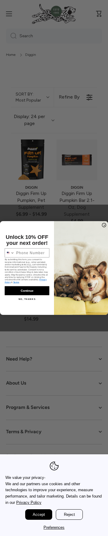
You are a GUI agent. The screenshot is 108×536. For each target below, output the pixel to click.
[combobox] (9, 252)
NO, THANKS (27, 299)
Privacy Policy (28, 502)
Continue (27, 290)
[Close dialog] (104, 225)
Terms (16, 282)
